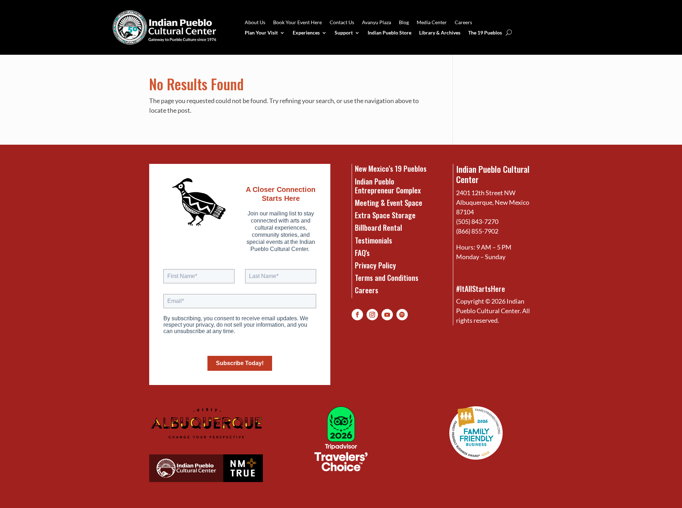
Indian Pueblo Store (389, 33)
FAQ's (362, 252)
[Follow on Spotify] (402, 314)
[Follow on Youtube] (387, 314)
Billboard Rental (378, 227)
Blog (404, 22)
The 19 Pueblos (485, 33)
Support (344, 33)
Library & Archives (439, 33)
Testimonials (373, 240)
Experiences (306, 33)
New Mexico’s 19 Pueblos (391, 168)
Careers (463, 22)
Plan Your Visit (261, 33)
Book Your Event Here (297, 22)
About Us (255, 22)
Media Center (432, 22)
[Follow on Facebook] (357, 314)
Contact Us (342, 22)
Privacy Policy (375, 265)
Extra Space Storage (385, 214)
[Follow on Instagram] (372, 314)
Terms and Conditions (386, 277)
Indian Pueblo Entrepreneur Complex (388, 186)
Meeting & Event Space (388, 202)
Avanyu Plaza (376, 22)
